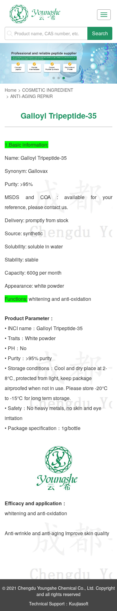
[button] (53, 78)
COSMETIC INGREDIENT (47, 90)
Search (100, 33)
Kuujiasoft (78, 603)
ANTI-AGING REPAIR (31, 96)
